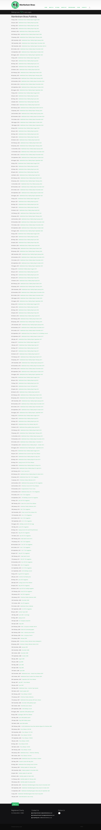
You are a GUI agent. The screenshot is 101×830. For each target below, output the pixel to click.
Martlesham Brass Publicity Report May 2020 (29, 242)
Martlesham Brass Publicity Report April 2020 (30, 245)
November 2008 (24, 653)
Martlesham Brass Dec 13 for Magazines (30, 491)
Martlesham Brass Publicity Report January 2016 (32, 401)
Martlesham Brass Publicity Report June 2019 (29, 274)
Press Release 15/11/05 (27, 732)
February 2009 (24, 638)
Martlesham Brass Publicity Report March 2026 (31, 34)
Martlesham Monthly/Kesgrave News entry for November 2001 (36, 785)
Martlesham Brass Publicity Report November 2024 (31, 84)
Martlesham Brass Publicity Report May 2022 (29, 172)
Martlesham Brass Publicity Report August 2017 (28, 342)
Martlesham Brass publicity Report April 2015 (30, 427)
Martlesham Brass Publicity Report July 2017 (29, 345)
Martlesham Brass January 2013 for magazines (32, 483)
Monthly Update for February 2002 (28, 779)
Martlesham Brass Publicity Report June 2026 (29, 25)
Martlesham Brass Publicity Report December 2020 (32, 222)
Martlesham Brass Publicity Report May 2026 (29, 28)
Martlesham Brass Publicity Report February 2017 (31, 359)
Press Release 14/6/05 (24, 741)
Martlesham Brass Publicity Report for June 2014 (29, 459)
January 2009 (25, 647)
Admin (81, 826)
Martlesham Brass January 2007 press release (31, 700)
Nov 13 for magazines (25, 494)
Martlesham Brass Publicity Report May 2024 (29, 101)
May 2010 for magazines (24, 585)
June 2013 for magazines (24, 500)
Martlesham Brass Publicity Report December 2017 (32, 327)
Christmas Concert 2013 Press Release (30, 485)
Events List (63, 7)
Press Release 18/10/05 (26, 735)
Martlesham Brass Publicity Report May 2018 (29, 313)
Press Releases (71, 7)
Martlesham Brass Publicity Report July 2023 (28, 131)
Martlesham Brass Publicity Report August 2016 (28, 377)
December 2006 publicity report (29, 702)
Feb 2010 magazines (25, 594)
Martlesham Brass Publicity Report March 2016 (31, 395)
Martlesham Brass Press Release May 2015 (28, 424)
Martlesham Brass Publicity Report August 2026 (28, 19)
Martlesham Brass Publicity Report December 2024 (32, 81)
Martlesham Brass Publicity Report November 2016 (31, 368)
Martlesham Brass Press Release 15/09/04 (31, 758)
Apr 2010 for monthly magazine (27, 588)
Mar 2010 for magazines (26, 591)
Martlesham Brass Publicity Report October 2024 (32, 87)
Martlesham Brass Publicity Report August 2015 (28, 415)
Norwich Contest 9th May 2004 (26, 761)
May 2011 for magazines (24, 553)
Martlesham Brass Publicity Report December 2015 (32, 403)
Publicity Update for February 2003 (28, 767)
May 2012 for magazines (24, 532)
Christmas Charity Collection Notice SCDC (29, 644)
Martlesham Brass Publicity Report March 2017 (31, 357)
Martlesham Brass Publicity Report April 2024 (30, 104)
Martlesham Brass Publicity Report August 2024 (28, 93)
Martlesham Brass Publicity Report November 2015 (31, 406)
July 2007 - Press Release (24, 682)
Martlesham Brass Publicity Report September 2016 (31, 374)
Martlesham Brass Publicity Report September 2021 (31, 195)
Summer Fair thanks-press (25, 576)
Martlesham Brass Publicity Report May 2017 (29, 351)
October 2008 (25, 656)
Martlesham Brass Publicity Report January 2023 (32, 148)
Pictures (57, 7)
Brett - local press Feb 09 (26, 635)
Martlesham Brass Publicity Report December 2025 (33, 43)
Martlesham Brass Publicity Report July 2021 (28, 201)
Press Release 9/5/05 (23, 744)
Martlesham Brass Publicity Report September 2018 (31, 301)
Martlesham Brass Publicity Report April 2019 (30, 280)
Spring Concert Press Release (25, 582)
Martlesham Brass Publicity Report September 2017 (30, 339)
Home (46, 7)
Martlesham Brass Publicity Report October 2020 (32, 228)
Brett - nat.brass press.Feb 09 (27, 632)
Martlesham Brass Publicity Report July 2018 (28, 307)
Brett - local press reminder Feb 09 (29, 626)
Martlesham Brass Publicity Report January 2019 (32, 289)
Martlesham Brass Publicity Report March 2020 (31, 248)
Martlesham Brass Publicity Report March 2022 (31, 178)
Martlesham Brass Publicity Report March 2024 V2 (32, 107)
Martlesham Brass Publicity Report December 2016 (32, 365)
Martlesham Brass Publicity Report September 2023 (31, 125)
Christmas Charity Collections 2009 (28, 597)
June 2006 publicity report (24, 717)
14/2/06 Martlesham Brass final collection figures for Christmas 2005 (36, 726)
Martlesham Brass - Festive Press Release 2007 (32, 673)
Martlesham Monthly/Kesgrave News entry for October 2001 (35, 787)
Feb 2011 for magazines (26, 559)
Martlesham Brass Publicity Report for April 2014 (30, 468)
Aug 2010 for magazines (23, 573)
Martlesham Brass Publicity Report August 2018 (28, 304)
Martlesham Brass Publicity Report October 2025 (32, 52)
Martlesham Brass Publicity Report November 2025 (31, 49)
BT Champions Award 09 (24, 620)
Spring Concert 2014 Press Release (26, 462)
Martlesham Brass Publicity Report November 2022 (31, 154)
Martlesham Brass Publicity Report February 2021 (31, 216)
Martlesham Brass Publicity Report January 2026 (32, 40)
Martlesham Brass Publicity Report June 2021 (29, 204)
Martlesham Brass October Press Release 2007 (31, 676)
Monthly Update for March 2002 (27, 776)
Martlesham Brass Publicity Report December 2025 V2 (34, 46)
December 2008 (25, 650)
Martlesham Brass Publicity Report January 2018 (32, 324)
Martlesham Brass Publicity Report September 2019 (31, 266)
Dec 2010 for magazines (26, 562)
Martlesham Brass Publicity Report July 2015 (28, 418)
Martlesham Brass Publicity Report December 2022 (32, 151)
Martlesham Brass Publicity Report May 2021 (29, 207)
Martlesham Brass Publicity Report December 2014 (32, 439)
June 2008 (21, 664)
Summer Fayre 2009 (23, 612)
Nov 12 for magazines (25, 518)
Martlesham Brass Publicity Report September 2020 (31, 230)
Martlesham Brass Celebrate (26, 606)
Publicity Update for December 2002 (30, 770)
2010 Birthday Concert (27, 571)
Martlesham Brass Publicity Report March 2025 (31, 72)
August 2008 (21, 658)
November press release (26, 705)
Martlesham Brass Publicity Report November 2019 (31, 260)
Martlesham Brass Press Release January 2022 (31, 184)
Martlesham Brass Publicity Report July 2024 (28, 96)
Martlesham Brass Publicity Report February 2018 (31, 321)
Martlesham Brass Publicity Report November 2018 (31, 295)
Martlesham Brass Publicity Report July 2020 (28, 236)
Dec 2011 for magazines (26, 544)
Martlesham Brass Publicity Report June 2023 (29, 134)
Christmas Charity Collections (27, 697)
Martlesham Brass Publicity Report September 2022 (31, 160)
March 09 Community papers (27, 629)
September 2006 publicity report (27, 711)
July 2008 (21, 661)
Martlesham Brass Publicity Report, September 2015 (31, 412)
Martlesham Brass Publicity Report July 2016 (28, 380)
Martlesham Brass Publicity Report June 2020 (29, 239)
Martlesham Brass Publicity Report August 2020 (28, 233)
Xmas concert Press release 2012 (29, 512)
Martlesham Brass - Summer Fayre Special (28, 688)
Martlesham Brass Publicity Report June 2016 (29, 383)
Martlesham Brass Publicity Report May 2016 (29, 389)
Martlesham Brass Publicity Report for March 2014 (32, 474)
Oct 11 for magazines (26, 550)
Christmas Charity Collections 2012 (28, 506)
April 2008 (22, 670)
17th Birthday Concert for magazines (30, 497)
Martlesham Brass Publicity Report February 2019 (31, 286)
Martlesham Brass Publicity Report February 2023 (31, 145)
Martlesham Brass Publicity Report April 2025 (30, 69)
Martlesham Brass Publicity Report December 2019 (32, 257)
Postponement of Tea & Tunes (28, 488)
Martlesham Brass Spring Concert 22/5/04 (28, 764)
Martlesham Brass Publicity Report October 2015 (32, 409)
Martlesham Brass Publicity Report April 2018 (30, 315)
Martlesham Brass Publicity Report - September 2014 (31, 447)
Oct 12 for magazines (27, 521)
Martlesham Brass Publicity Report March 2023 (31, 142)
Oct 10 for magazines (27, 568)
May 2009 (21, 623)
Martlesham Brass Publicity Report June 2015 (29, 421)
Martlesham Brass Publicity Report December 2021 (32, 186)
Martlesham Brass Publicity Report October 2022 (32, 157)
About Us (51, 7)
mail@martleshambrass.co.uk (46, 817)
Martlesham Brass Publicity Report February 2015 (31, 433)
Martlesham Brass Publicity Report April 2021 (30, 210)
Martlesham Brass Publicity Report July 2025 (28, 60)
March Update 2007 (24, 691)
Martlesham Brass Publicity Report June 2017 (29, 348)
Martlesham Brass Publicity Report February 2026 (31, 37)
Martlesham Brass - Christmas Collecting (30, 752)
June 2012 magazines (24, 527)
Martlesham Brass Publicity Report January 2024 (32, 113)
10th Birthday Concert (27, 708)
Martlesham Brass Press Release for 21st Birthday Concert (35, 333)
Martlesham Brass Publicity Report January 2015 (32, 436)
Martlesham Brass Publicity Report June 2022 (29, 169)
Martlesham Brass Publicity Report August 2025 (28, 57)
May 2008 (21, 667)
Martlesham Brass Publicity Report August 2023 (28, 128)
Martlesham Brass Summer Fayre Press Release (29, 453)
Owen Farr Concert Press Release (28, 503)
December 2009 (25, 600)
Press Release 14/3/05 (25, 746)
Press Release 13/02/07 (26, 694)
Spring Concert (22, 617)
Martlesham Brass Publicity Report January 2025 (32, 78)
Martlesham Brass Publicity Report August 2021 (28, 198)
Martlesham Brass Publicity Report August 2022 (28, 163)
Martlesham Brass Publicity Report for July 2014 (29, 456)
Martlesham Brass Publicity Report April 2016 (30, 392)
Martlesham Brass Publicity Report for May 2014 (29, 465)
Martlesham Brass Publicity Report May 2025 (29, 66)
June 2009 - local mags (24, 615)
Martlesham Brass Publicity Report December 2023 (32, 116)
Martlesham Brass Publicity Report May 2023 (29, 137)
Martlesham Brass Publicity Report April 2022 (30, 175)
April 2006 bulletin (24, 723)
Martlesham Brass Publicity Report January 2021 (32, 219)
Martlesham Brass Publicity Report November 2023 (31, 119)
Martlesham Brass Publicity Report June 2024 (29, 99)
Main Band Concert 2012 (26, 538)
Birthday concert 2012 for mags (27, 524)
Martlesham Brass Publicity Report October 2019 (32, 263)
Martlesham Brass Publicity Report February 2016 (31, 398)
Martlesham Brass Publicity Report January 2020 (32, 254)
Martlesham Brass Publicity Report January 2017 (32, 362)
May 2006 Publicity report (25, 720)
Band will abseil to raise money (26, 796)
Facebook (90, 7)
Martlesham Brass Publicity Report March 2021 (31, 213)
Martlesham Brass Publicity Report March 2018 (31, 318)
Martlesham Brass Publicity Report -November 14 (31, 442)
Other (78, 7)
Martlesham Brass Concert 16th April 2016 (28, 386)
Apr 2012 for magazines (25, 535)
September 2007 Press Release (29, 679)
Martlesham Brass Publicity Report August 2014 (28, 450)
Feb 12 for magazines (25, 541)
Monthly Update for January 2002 (28, 782)
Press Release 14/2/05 (26, 749)
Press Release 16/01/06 (26, 729)
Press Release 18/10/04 (26, 755)
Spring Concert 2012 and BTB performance (28, 530)
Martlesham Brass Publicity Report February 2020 (31, 251)
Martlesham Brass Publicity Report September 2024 (31, 90)
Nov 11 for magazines (25, 547)
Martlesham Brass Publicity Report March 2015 (31, 430)
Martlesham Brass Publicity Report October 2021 (32, 192)
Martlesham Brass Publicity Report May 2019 (29, 277)
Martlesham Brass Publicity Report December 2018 (32, 292)
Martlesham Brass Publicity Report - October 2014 (33, 444)
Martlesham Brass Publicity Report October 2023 (31, 122)
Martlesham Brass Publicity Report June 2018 (29, 310)
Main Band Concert (25, 556)
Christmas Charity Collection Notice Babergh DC (30, 641)
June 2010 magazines (23, 579)
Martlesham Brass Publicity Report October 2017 (32, 336)
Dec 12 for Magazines (27, 515)
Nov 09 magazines (25, 603)
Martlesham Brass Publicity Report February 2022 (31, 181)
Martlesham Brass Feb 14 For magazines (29, 477)
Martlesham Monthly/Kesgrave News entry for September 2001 (36, 790)
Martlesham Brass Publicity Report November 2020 (31, 225)
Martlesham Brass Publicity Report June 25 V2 (29, 63)
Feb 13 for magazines (25, 509)
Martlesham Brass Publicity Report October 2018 (31, 298)
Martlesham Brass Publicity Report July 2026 (28, 22)
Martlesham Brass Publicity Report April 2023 (30, 140)
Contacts (84, 7)
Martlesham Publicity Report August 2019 (27, 269)
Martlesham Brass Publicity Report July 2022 (28, 166)
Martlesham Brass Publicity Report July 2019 (28, 271)
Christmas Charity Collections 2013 (27, 480)
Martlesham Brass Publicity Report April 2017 (30, 354)
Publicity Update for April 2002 (25, 773)
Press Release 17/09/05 (27, 738)
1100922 (22, 813)
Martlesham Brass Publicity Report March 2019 (31, 283)
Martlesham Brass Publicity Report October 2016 (32, 371)
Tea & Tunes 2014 (25, 471)
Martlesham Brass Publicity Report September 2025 (31, 55)
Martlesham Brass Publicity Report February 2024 (31, 110)
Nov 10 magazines (25, 565)
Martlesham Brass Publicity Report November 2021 (31, 189)
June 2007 (21, 685)
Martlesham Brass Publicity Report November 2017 (31, 330)
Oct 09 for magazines (27, 609)
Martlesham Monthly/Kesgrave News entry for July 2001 (30, 793)
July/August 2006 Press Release (25, 714)
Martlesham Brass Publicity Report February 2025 (31, 75)
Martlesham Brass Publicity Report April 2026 (30, 31)
